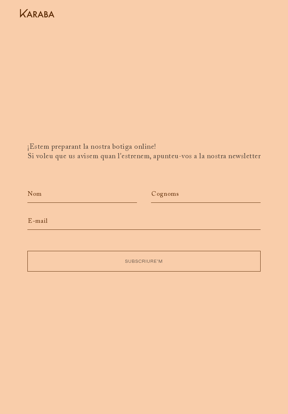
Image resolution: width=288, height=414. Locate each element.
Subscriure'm (144, 261)
